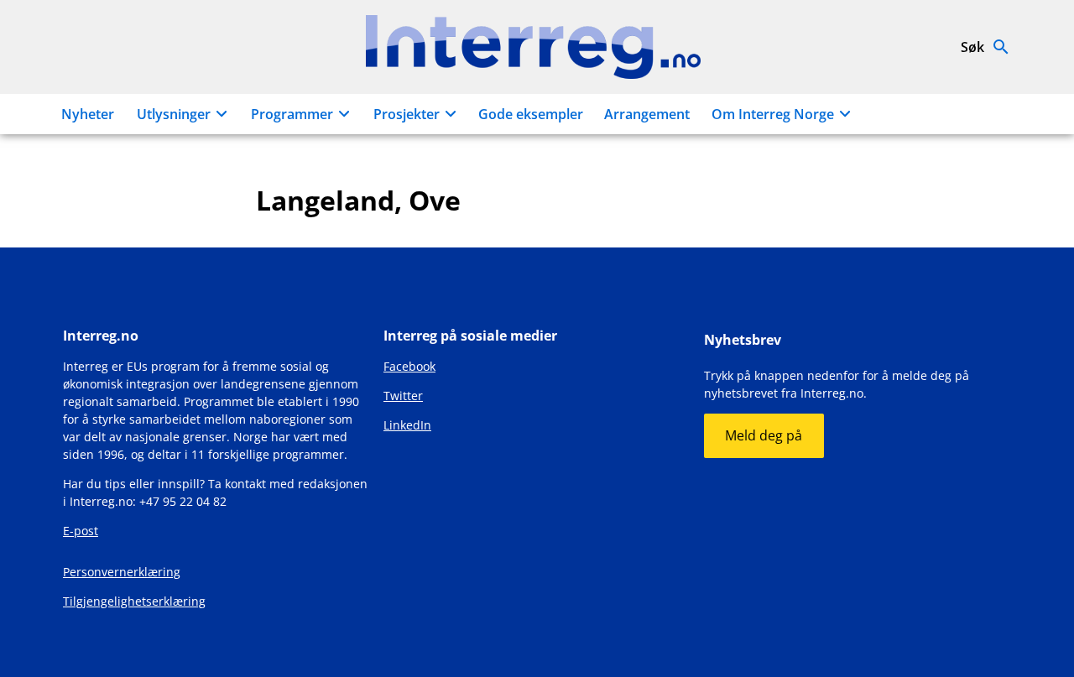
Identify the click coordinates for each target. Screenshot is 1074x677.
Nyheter (87, 114)
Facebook (409, 366)
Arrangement (647, 114)
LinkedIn (407, 425)
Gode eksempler (530, 114)
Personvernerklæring (121, 572)
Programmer (292, 114)
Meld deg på (763, 435)
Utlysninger (174, 114)
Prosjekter (406, 114)
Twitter (403, 396)
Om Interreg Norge (773, 114)
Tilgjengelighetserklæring (134, 601)
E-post (80, 531)
